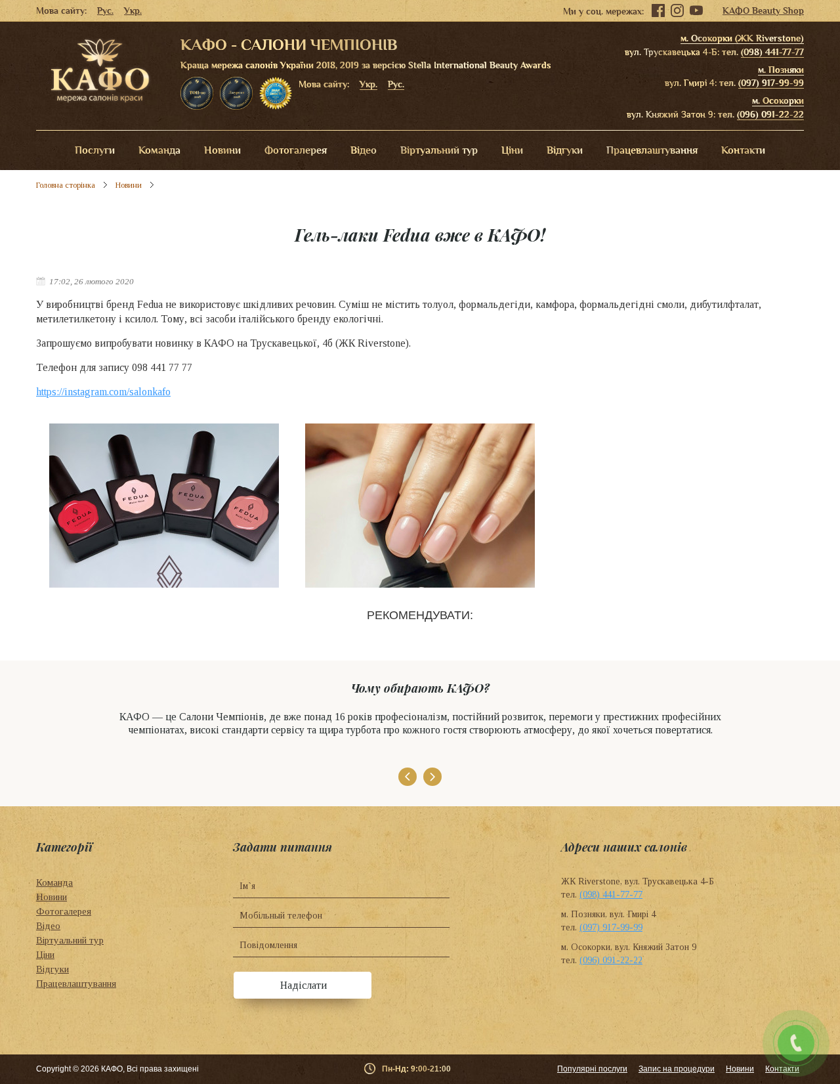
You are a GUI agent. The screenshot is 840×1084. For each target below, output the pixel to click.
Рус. (105, 10)
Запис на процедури (677, 1068)
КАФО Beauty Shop (763, 10)
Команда (159, 150)
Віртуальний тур (439, 150)
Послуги (95, 150)
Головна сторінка (65, 185)
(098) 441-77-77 (772, 52)
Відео (363, 150)
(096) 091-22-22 (770, 114)
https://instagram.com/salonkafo (103, 391)
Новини (222, 150)
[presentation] (407, 777)
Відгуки (565, 150)
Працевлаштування (652, 150)
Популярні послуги (592, 1068)
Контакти (743, 150)
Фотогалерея (295, 150)
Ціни (512, 150)
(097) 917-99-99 (771, 82)
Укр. (133, 10)
